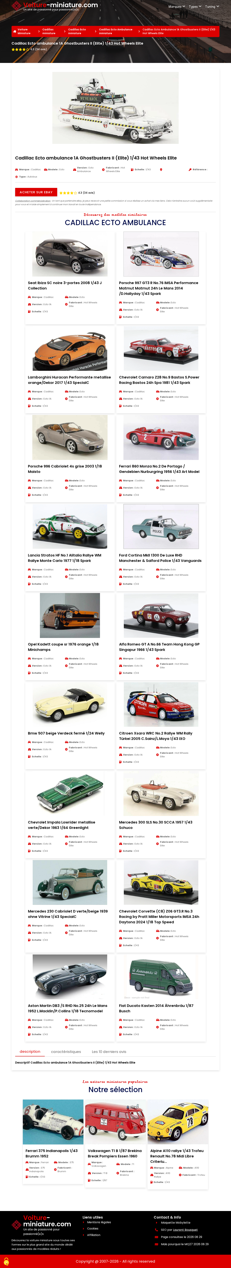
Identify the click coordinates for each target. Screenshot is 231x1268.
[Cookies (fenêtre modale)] (6, 1262)
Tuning (210, 6)
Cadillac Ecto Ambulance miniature (115, 31)
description (30, 1051)
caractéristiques (66, 1051)
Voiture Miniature (24, 31)
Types (193, 6)
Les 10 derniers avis (109, 1051)
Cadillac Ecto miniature (77, 31)
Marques (174, 6)
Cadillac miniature (48, 31)
